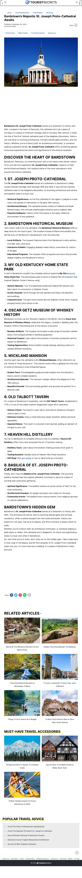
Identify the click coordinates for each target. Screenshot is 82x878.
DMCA (70, 859)
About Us (6, 859)
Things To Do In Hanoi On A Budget (22, 719)
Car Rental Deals (38, 33)
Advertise (63, 859)
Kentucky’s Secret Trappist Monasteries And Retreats (28, 840)
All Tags (76, 859)
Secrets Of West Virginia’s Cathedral (22, 844)
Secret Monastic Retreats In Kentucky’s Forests (26, 835)
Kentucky (52, 33)
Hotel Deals (10, 33)
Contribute (14, 859)
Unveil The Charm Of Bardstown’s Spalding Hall (26, 827)
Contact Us (54, 859)
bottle (28, 458)
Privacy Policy (30, 859)
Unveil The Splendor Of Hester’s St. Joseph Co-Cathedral (30, 831)
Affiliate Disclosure (42, 859)
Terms (22, 859)
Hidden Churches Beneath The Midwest (60, 647)
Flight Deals (23, 33)
